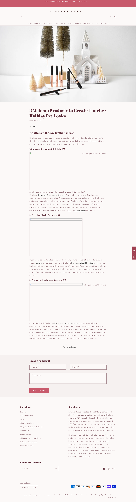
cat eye (39, 263)
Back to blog (69, 347)
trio (69, 210)
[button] (22, 16)
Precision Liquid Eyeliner (82, 263)
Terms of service (110, 495)
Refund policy (57, 495)
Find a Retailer (26, 434)
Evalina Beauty (32, 495)
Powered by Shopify (44, 495)
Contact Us (24, 431)
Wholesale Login (27, 446)
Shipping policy (69, 495)
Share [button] (34, 127)
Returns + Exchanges (28, 442)
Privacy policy (111, 497)
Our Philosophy (26, 416)
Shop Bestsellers (27, 423)
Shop (22, 419)
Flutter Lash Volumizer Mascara (67, 323)
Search (23, 412)
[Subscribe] (56, 468)
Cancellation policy (97, 495)
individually (79, 210)
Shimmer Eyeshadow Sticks (50, 195)
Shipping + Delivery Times (30, 438)
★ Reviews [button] (134, 253)
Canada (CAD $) (28, 487)
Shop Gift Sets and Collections (32, 427)
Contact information (82, 495)
